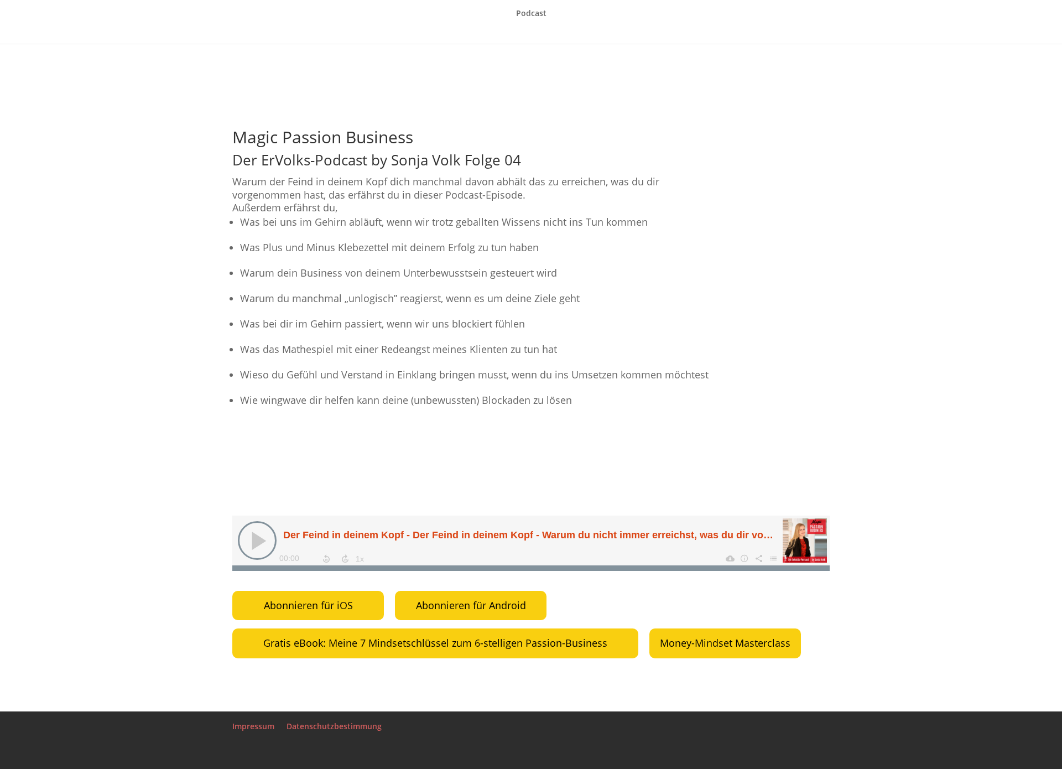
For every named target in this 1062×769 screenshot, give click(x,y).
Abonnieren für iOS (308, 605)
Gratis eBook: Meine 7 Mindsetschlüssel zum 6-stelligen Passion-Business (435, 643)
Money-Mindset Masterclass (725, 643)
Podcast (531, 13)
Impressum (253, 726)
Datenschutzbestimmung (334, 726)
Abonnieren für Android (471, 605)
